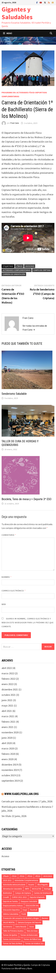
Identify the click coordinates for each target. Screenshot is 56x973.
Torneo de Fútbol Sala (32, 939)
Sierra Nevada (20, 926)
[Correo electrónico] (52, 2)
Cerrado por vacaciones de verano (20, 801)
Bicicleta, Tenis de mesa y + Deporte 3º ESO (26, 499)
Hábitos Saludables (10, 914)
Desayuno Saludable (29, 901)
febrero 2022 (8, 678)
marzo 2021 (8, 716)
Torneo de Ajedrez (10, 935)
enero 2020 (7, 759)
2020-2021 (7, 880)
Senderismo (7, 926)
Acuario (31, 884)
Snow (31, 926)
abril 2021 (7, 711)
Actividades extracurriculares (14, 884)
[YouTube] (41, 2)
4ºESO (37, 876)
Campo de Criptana (42, 270)
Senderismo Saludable (14, 393)
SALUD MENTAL (9, 922)
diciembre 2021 (10, 689)
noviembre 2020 (10, 732)
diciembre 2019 (10, 764)
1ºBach (19, 266)
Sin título (6, 816)
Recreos (45, 918)
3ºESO (29, 876)
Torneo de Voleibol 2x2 (34, 943)
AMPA (27, 889)
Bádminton (7, 893)
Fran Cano (14, 123)
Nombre (6, 577)
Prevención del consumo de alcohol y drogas (21, 918)
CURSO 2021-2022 (19, 897)
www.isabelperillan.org (21, 794)
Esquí (25, 910)
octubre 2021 (9, 694)
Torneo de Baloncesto (29, 935)
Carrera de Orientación (14, 274)
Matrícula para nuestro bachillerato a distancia (26, 806)
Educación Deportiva (11, 910)
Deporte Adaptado (37, 897)
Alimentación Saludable (12, 889)
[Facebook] (37, 2)
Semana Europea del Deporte (29, 922)
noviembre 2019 (10, 770)
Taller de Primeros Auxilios (13, 931)
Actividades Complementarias (16, 270)
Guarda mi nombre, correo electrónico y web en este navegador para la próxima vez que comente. (28, 622)
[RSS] (49, 2)
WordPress (20, 968)
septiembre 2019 (11, 780)
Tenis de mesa (32, 931)
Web (4, 604)
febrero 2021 (8, 721)
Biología (47, 889)
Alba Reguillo (42, 884)
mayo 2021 (7, 705)
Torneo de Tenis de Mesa (12, 943)
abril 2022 (7, 668)
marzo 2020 (8, 748)
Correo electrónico (14, 590)
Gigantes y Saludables (17, 13)
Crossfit (6, 897)
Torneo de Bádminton (12, 939)
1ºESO (14, 876)
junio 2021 (7, 700)
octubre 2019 (9, 775)
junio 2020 (7, 737)
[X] (45, 2)
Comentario (9, 535)
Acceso (5, 856)
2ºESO (22, 876)
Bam (29, 968)
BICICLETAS (36, 889)
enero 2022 (7, 684)
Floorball (33, 910)
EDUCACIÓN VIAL (32, 905)
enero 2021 (7, 727)
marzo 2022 (8, 673)
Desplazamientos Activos (13, 905)
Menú (9, 33)
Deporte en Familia (10, 901)
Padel (23, 914)
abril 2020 (7, 743)
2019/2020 (29, 266)
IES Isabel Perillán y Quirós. (17, 964)
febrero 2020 (8, 753)
